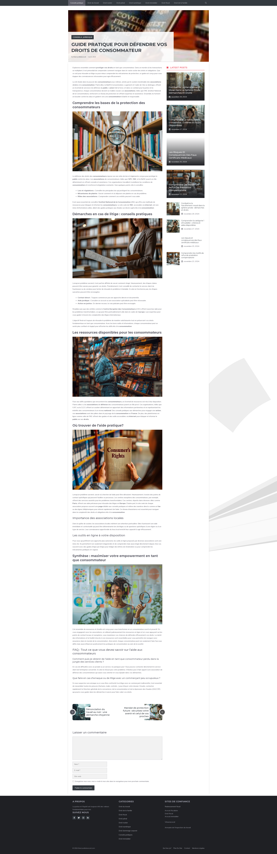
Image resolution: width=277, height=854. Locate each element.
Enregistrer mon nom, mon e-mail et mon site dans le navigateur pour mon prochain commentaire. (112, 781)
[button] (206, 3)
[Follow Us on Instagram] (83, 817)
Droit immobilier (151, 3)
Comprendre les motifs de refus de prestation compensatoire (184, 187)
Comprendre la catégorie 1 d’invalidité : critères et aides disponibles (185, 122)
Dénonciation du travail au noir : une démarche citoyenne (98, 712)
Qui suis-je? (167, 848)
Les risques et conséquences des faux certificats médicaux (182, 155)
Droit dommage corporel (128, 831)
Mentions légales (198, 848)
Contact (187, 848)
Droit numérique (135, 3)
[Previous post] (72, 712)
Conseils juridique (76, 3)
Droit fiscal (166, 3)
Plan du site (177, 848)
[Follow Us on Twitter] (79, 817)
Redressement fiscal (172, 807)
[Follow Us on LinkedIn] (88, 817)
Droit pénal (120, 3)
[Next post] (162, 712)
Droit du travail (93, 3)
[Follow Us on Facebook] (74, 817)
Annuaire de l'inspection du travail (178, 827)
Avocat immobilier (172, 816)
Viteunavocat (170, 822)
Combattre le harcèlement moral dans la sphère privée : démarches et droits (185, 90)
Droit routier (107, 3)
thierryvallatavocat (79, 57)
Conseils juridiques (125, 835)
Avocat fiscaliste (171, 810)
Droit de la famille (180, 3)
